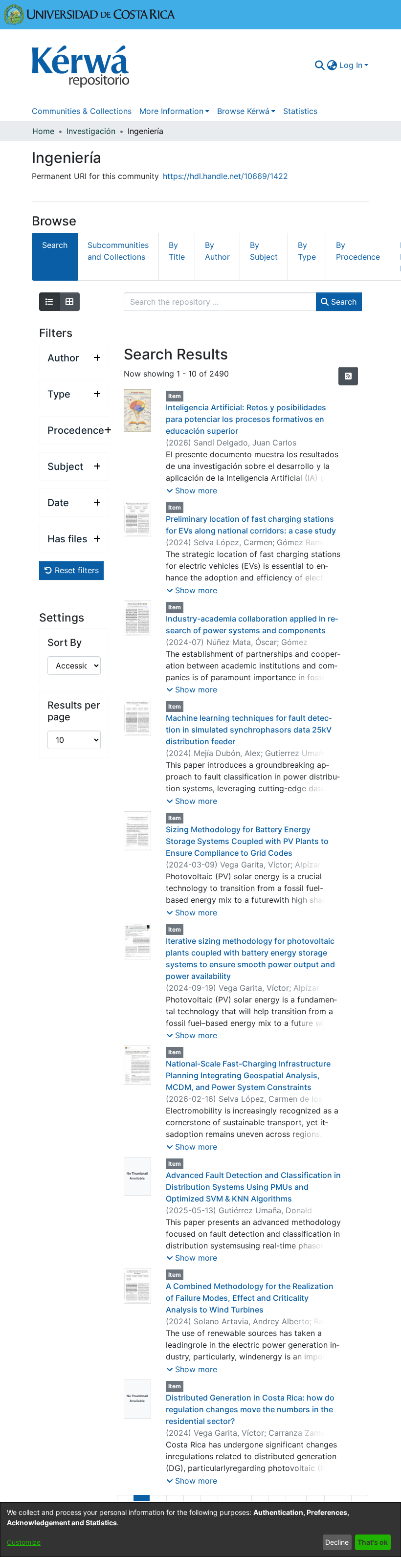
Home (43, 131)
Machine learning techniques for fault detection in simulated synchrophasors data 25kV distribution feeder (249, 729)
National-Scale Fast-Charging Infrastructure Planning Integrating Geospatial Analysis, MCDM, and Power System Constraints (248, 1075)
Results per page (73, 711)
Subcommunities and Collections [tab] (118, 251)
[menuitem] (332, 65)
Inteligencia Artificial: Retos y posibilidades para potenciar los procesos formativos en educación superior (246, 419)
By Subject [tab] (264, 251)
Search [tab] (54, 245)
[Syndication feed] (348, 376)
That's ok (372, 1542)
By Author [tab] (217, 251)
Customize (24, 1542)
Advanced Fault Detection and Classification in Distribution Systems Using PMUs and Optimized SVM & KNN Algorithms (253, 1186)
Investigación (91, 131)
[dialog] (200, 1529)
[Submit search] (320, 65)
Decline (337, 1542)
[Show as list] (49, 301)
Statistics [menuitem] (300, 111)
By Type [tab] (307, 251)
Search (342, 302)
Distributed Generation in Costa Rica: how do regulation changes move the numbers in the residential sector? (250, 1409)
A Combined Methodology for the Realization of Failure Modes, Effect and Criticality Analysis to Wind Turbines (250, 1297)
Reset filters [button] (75, 570)
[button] (192, 490)
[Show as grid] (69, 301)
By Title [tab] (177, 251)
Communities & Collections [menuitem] (82, 111)
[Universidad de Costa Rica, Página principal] (89, 14)
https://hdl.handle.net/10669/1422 (225, 176)
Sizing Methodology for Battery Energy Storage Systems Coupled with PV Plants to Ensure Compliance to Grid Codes (247, 841)
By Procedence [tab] (358, 251)
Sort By (64, 642)
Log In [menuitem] (350, 65)
